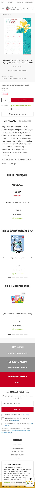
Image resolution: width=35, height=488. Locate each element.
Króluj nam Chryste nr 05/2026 (17, 258)
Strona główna (5, 14)
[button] (31, 202)
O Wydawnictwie (17, 445)
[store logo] (13, 8)
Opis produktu (10, 120)
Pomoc (3, 2)
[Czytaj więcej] (25, 414)
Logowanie (20, 2)
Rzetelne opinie (24, 120)
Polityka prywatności (17, 455)
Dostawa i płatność (17, 448)
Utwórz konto (29, 2)
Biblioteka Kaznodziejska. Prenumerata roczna (17, 202)
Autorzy (10, 2)
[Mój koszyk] (32, 8)
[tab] (10, 122)
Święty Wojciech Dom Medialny (17, 70)
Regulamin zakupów (17, 451)
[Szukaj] (24, 8)
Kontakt (17, 458)
